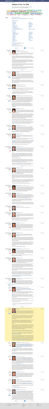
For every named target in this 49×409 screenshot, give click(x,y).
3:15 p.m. (10, 136)
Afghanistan (14, 32)
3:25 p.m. (10, 281)
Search (23, 405)
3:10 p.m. (10, 74)
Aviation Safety (30, 34)
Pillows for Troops (15, 25)
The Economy (30, 36)
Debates (8, 2)
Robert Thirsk (30, 26)
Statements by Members (15, 20)
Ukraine (30, 35)
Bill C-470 (13, 17)
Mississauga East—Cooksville (23, 344)
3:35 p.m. (10, 344)
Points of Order (31, 40)
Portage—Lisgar (21, 148)
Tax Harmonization (15, 34)
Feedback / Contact (39, 404)
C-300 (24, 315)
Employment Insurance (15, 33)
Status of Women (31, 24)
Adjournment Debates (14, 45)
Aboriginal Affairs (31, 37)
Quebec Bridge (14, 44)
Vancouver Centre (20, 163)
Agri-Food (14, 35)
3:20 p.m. (10, 188)
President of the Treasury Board (22, 339)
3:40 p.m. (10, 381)
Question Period (14, 30)
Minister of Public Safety (17, 387)
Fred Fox (30, 22)
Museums (14, 37)
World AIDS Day (15, 26)
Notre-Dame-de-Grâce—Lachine (21, 246)
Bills (30, 404)
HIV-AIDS (14, 24)
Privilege (14, 41)
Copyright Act (14, 36)
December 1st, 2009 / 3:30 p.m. (8, 310)
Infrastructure (30, 33)
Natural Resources (15, 40)
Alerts (23, 406)
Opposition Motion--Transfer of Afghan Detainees (18, 18)
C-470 (32, 289)
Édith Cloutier (14, 23)
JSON (40, 405)
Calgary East (14, 22)
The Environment (31, 32)
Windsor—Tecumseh (23, 391)
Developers (38, 405)
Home (5, 2)
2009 (10, 2)
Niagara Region (31, 23)
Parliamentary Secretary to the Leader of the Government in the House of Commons (24, 346)
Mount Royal (17, 172)
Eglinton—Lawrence (19, 220)
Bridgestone (30, 25)
